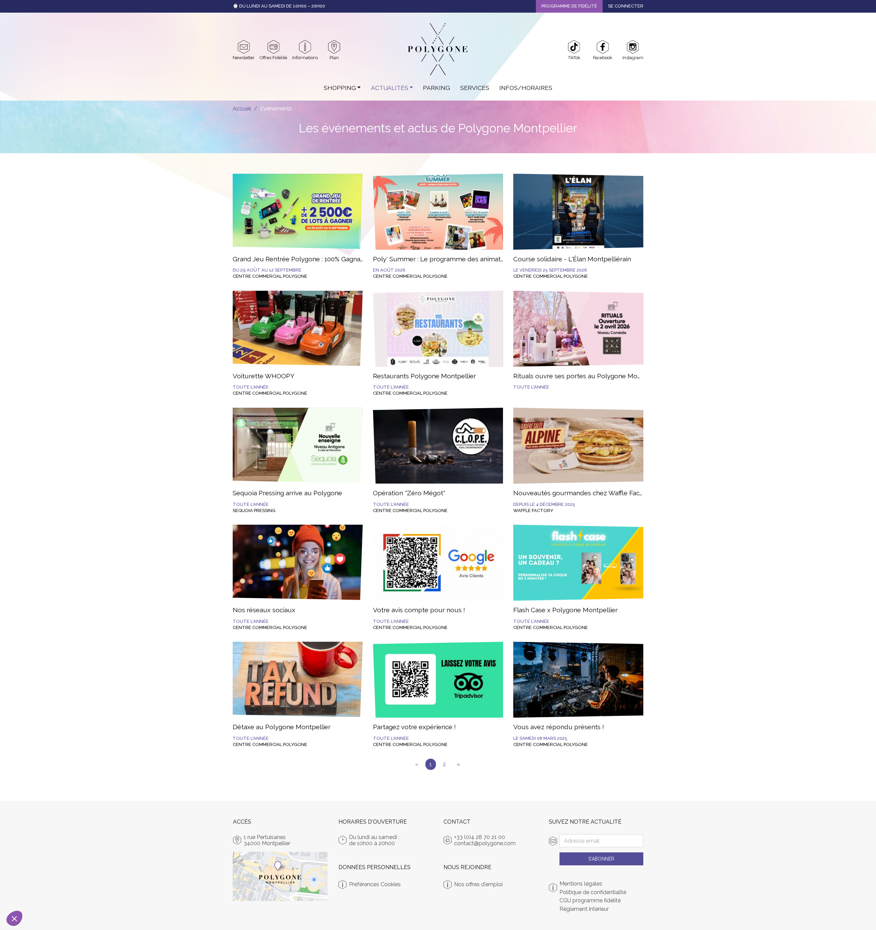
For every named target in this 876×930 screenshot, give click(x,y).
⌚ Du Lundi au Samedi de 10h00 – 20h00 (279, 6)
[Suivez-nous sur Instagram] (633, 47)
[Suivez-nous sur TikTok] (574, 47)
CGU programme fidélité (590, 901)
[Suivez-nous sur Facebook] (603, 47)
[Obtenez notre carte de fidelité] (274, 47)
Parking (436, 87)
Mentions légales (580, 884)
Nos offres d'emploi (478, 884)
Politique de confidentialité (592, 892)
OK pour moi (114, 895)
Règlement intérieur (584, 909)
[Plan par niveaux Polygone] (334, 47)
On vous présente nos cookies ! (48, 861)
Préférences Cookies (375, 884)
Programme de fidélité (569, 6)
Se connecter (625, 6)
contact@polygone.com (485, 843)
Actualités (389, 87)
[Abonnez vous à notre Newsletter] (244, 47)
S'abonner (601, 859)
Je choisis (42, 895)
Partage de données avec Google (49, 867)
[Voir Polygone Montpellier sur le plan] (280, 876)
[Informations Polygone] (305, 47)
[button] (14, 918)
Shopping (340, 87)
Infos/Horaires (525, 87)
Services (474, 87)
